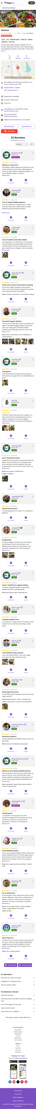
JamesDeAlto (16, 497)
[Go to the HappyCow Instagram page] (26, 1081)
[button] (18, 68)
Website (18, 58)
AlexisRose (15, 881)
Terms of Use (18, 1094)
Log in (32, 3)
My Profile (18, 1030)
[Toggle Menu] (2, 3)
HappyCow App (18, 1056)
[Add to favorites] (34, 12)
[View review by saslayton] (6, 928)
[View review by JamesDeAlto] (6, 499)
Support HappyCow (18, 1101)
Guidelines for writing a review (11, 981)
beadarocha (15, 153)
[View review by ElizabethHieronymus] (6, 761)
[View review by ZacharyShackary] (6, 727)
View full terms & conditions (10, 1011)
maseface (15, 190)
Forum (18, 1036)
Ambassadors (18, 1032)
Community (18, 1027)
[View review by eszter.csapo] (6, 610)
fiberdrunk (15, 641)
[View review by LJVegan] (6, 530)
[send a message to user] (22, 153)
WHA (13, 401)
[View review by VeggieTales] (6, 841)
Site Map (18, 1052)
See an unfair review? (8, 1008)
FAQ (18, 1046)
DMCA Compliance (18, 1097)
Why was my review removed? (11, 978)
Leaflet (6, 77)
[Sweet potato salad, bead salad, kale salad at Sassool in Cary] (5, 706)
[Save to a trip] (30, 12)
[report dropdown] (33, 153)
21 (4, 12)
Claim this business (10, 116)
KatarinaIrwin (15, 120)
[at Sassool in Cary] (5, 341)
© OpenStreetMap (19, 77)
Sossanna (14, 309)
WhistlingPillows (16, 801)
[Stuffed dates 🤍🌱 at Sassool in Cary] (11, 555)
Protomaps (12, 77)
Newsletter (18, 1038)
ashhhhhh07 (15, 680)
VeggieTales (15, 839)
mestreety (15, 446)
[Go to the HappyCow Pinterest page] (22, 1081)
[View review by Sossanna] (6, 311)
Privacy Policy (18, 1090)
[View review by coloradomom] (6, 275)
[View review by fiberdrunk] (6, 643)
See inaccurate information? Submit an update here (16, 1000)
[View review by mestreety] (6, 448)
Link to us (18, 1050)
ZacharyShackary (17, 725)
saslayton (22, 140)
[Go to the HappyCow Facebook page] (9, 1081)
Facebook (26, 58)
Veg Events (18, 1034)
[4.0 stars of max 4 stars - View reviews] (4, 33)
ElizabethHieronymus (18, 759)
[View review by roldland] (6, 230)
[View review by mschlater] (6, 362)
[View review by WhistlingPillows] (6, 803)
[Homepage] (9, 3)
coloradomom (16, 273)
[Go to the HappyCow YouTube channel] (13, 1081)
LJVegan (14, 528)
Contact (18, 1048)
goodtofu (14, 573)
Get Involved (18, 1040)
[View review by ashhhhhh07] (6, 682)
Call (9, 58)
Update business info (11, 111)
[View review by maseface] (6, 192)
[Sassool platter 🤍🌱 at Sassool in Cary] (5, 555)
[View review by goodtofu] (6, 575)
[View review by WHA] (6, 403)
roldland (14, 228)
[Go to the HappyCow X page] (18, 1081)
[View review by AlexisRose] (6, 883)
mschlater (15, 360)
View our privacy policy (8, 985)
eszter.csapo (16, 607)
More (3, 51)
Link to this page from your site (11, 1004)
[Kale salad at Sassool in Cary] (11, 428)
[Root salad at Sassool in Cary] (5, 428)
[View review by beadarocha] (6, 155)
